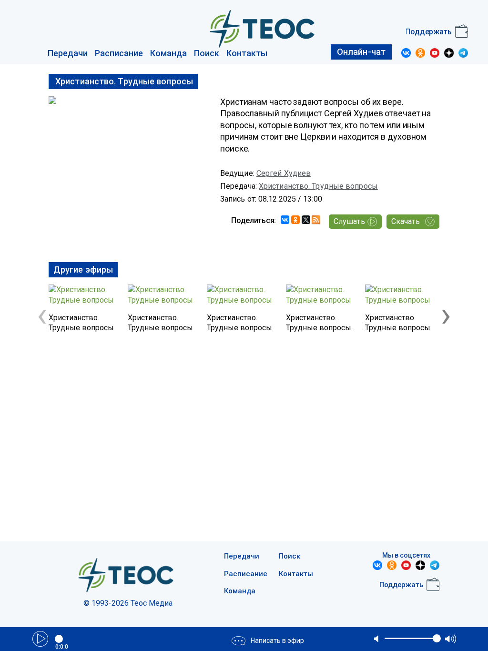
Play (40, 639)
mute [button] (377, 638)
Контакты (246, 53)
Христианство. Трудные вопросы (318, 186)
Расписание (119, 53)
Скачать (405, 221)
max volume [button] (450, 638)
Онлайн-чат (361, 52)
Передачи (68, 53)
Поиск (206, 53)
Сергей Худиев (283, 173)
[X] (306, 219)
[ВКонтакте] (285, 219)
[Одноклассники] (295, 219)
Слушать (349, 221)
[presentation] (42, 314)
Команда (168, 53)
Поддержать (428, 31)
